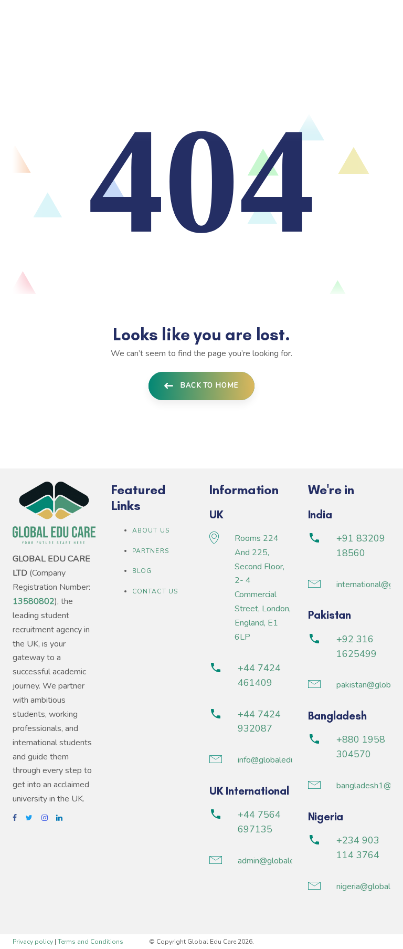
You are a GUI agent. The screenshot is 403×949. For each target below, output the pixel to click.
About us (151, 530)
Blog (142, 571)
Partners (150, 551)
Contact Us (155, 591)
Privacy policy (33, 941)
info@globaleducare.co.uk (284, 760)
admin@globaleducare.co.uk (288, 861)
